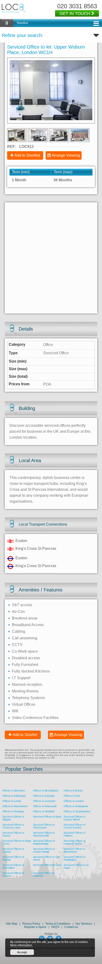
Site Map (11, 923)
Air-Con (18, 611)
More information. (21, 945)
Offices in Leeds (11, 801)
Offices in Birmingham (45, 790)
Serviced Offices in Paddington (74, 858)
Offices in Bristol (73, 790)
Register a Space (35, 927)
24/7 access (22, 605)
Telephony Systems (28, 698)
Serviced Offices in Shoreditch (13, 866)
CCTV (17, 645)
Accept (22, 952)
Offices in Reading (12, 811)
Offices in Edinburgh (14, 795)
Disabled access (26, 658)
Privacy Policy (31, 923)
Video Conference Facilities (35, 718)
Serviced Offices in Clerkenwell (44, 826)
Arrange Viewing (66, 155)
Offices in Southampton (77, 811)
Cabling (18, 631)
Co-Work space (25, 651)
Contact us (71, 927)
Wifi (15, 711)
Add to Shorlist (25, 735)
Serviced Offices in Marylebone (74, 850)
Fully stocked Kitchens (31, 671)
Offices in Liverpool (44, 801)
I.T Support (21, 678)
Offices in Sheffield (43, 811)
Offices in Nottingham (76, 806)
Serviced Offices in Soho (47, 865)
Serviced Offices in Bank (47, 816)
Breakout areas (24, 618)
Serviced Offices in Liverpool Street (74, 842)
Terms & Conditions (57, 923)
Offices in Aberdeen (13, 790)
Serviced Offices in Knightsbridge (44, 842)
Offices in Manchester (15, 806)
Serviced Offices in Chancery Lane (13, 826)
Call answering (24, 638)
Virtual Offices (23, 704)
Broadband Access (28, 625)
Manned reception (27, 684)
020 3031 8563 (77, 6)
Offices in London (74, 801)
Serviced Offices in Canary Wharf (74, 818)
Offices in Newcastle (45, 806)
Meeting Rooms (25, 691)
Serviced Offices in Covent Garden (74, 826)
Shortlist (22, 23)
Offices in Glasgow (44, 795)
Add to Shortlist (27, 155)
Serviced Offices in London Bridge (44, 850)
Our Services (83, 923)
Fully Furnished (25, 665)
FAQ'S (55, 927)
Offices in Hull (71, 795)
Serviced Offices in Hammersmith (44, 834)
